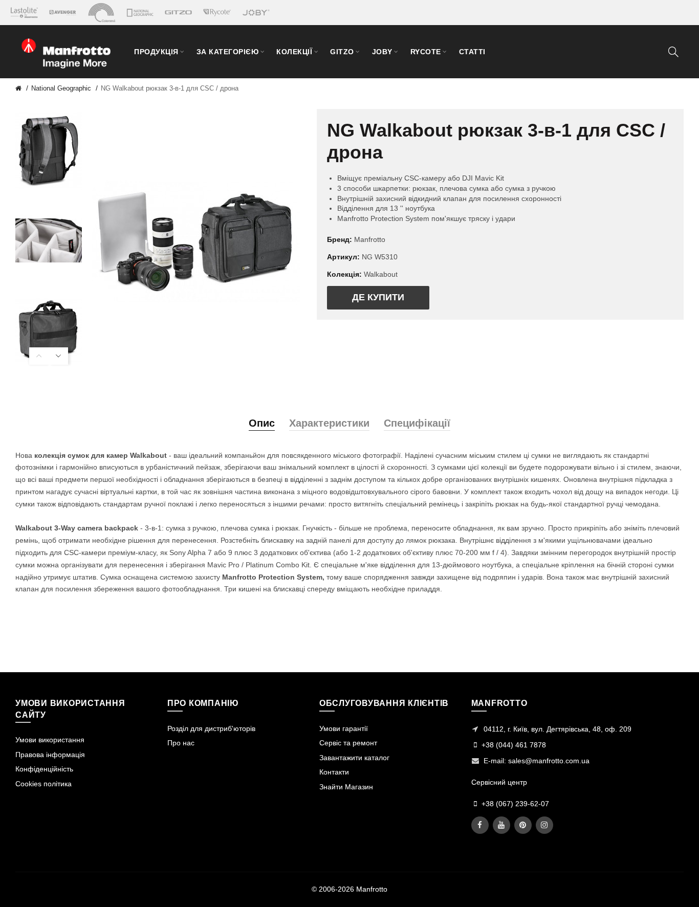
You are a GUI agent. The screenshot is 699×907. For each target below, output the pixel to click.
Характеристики (329, 423)
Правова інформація (50, 754)
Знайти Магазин (346, 787)
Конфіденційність (44, 769)
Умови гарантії (343, 728)
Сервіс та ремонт (348, 743)
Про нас (180, 743)
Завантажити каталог (354, 758)
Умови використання (49, 740)
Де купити (378, 297)
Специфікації (417, 423)
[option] (48, 151)
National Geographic (61, 88)
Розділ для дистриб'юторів (211, 728)
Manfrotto (369, 239)
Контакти (334, 772)
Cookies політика (43, 784)
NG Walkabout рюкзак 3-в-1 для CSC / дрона (169, 88)
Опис (262, 423)
